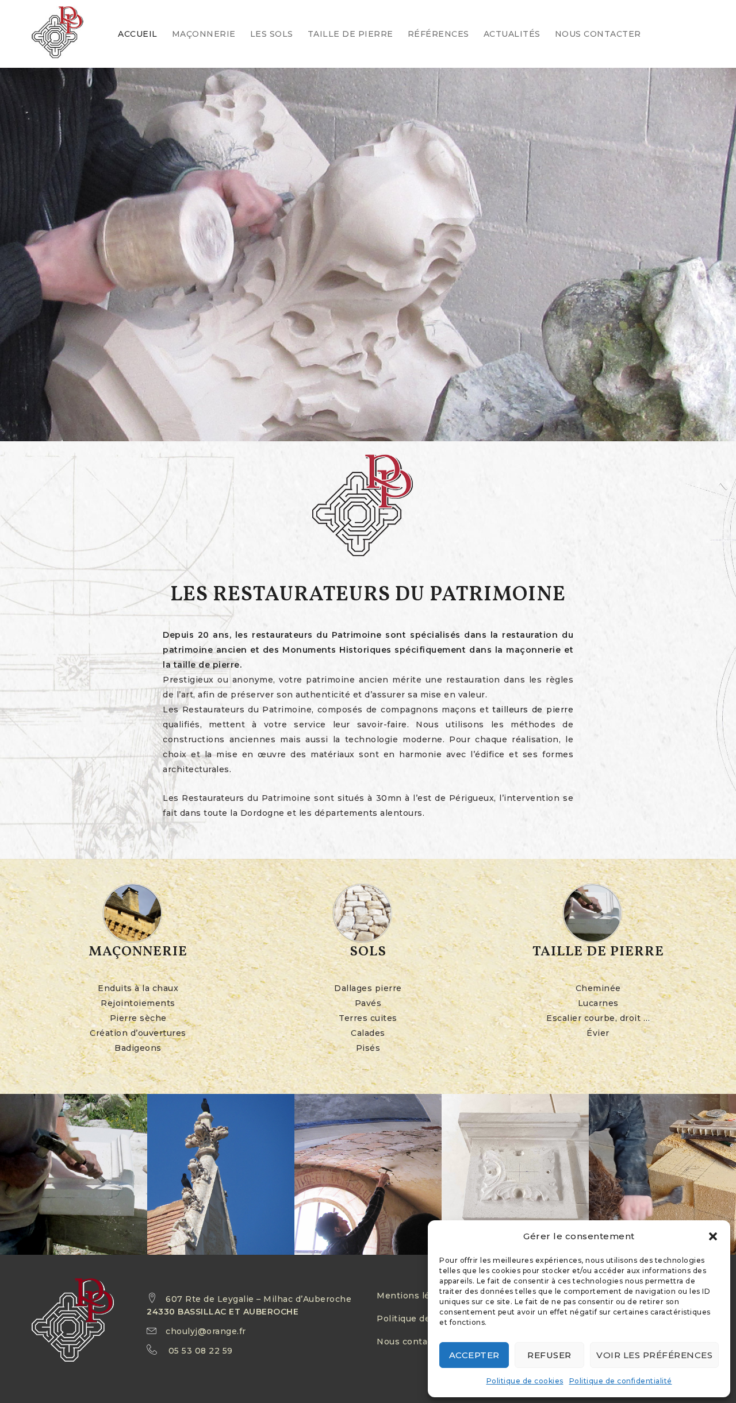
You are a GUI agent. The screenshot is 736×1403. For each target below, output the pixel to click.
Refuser (549, 1355)
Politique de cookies (525, 1381)
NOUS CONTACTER (598, 34)
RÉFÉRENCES (438, 34)
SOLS (368, 952)
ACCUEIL (138, 34)
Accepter (474, 1355)
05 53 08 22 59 (200, 1351)
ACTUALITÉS (512, 34)
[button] (713, 1236)
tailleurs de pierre (532, 709)
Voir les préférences (654, 1355)
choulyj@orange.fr (206, 1331)
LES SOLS (271, 34)
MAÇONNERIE (204, 34)
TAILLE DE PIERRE (350, 34)
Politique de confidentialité (620, 1381)
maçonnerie (533, 650)
